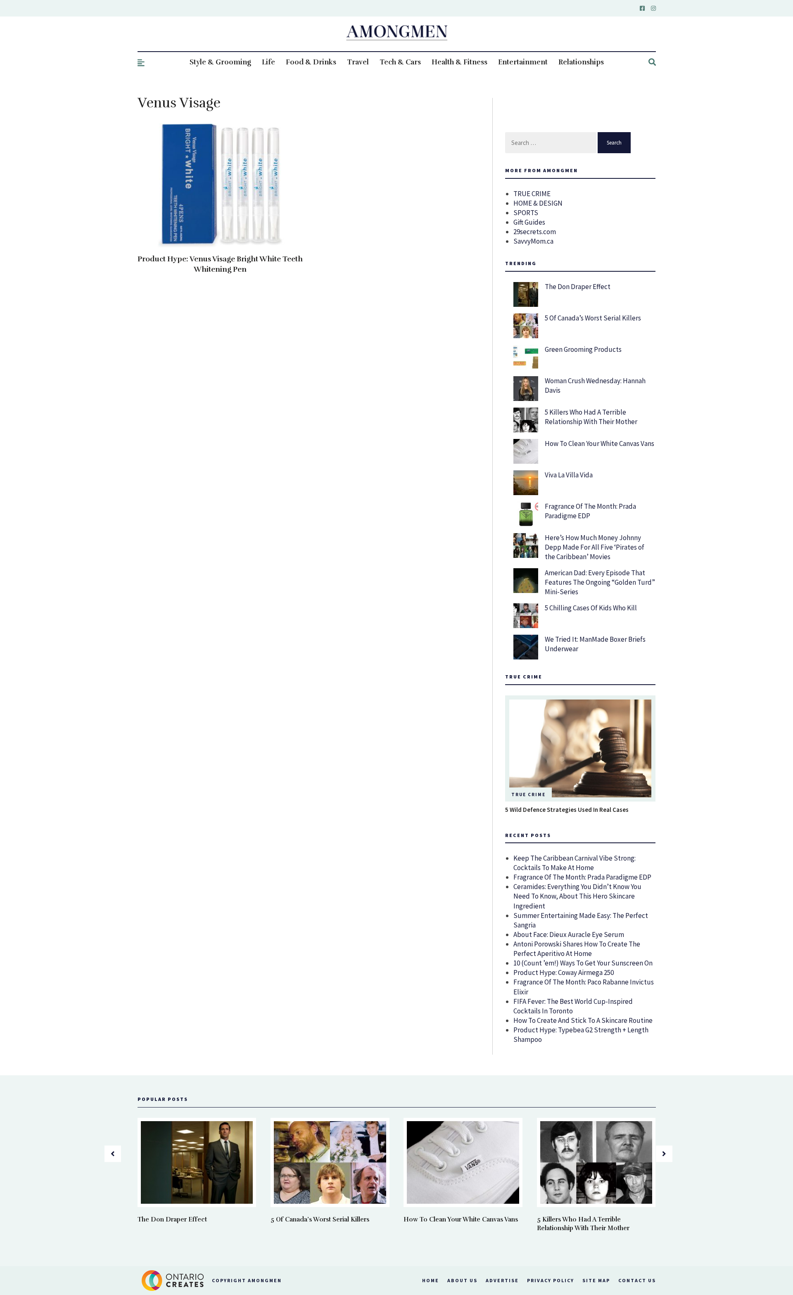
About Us (462, 1280)
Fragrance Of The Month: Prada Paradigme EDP (582, 877)
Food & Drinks (311, 62)
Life (268, 62)
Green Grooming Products (583, 349)
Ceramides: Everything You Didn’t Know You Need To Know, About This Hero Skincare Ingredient (577, 896)
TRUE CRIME (532, 193)
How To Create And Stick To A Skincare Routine (583, 1020)
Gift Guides (529, 222)
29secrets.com (534, 231)
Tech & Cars (400, 62)
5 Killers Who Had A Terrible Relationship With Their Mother (591, 417)
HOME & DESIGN (538, 203)
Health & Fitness (459, 62)
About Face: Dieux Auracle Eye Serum (568, 934)
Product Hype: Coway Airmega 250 (563, 972)
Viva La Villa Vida (569, 474)
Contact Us (637, 1280)
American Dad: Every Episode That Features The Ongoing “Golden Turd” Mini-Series (600, 582)
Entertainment (523, 62)
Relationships (581, 62)
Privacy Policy (550, 1280)
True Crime (528, 794)
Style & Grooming (220, 62)
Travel (358, 62)
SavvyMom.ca (533, 241)
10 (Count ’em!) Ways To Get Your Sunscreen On (583, 963)
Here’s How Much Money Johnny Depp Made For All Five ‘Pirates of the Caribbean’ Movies (594, 547)
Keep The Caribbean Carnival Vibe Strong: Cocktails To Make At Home (574, 863)
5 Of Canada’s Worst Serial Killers (593, 318)
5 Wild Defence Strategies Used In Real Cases (567, 810)
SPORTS (525, 212)
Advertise (502, 1280)
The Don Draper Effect (577, 286)
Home (430, 1280)
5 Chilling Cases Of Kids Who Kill (591, 607)
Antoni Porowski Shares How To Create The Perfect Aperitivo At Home (576, 948)
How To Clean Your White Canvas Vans (599, 443)
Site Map (596, 1280)
